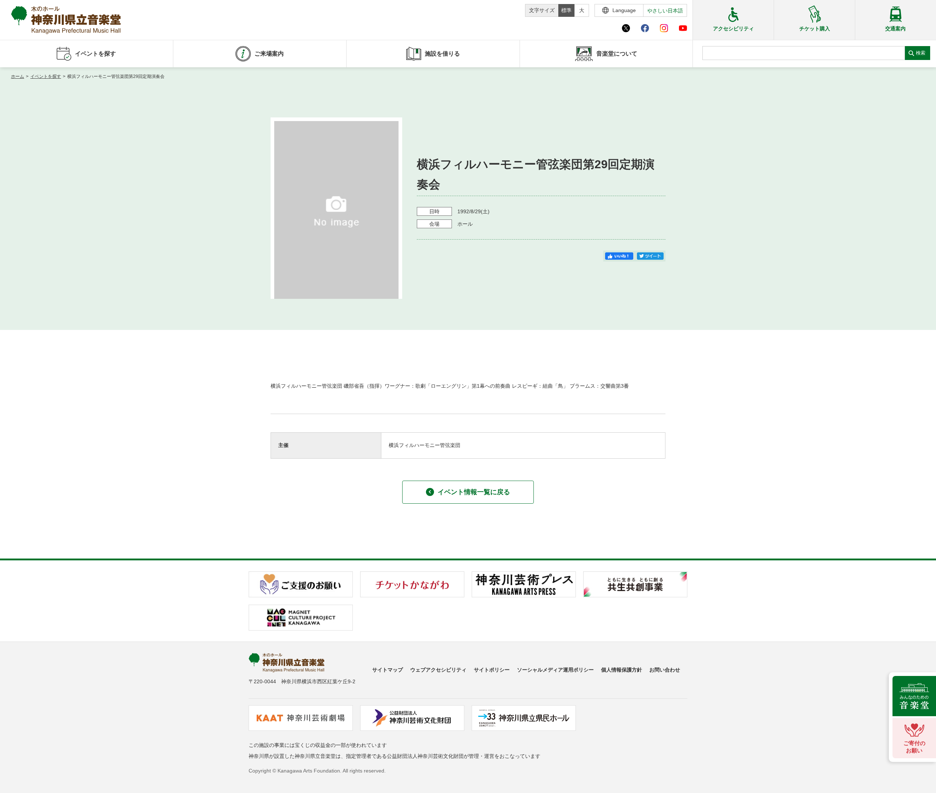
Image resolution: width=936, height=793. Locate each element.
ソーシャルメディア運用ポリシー (555, 670)
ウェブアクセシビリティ (438, 670)
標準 (566, 10)
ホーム (17, 76)
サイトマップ (387, 670)
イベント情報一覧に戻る (474, 492)
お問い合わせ (664, 670)
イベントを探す (45, 76)
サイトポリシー (492, 670)
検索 (920, 53)
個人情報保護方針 (621, 670)
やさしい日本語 (665, 11)
